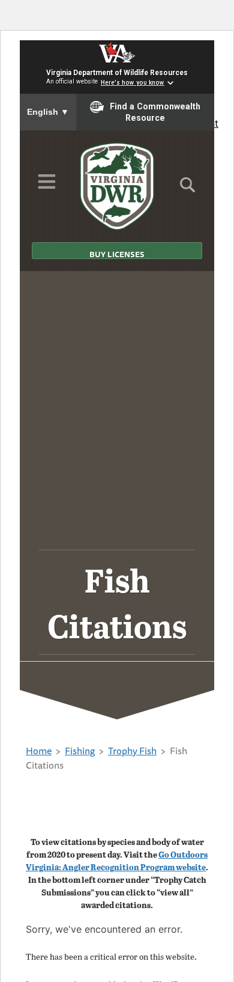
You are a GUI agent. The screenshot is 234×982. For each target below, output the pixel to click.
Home (39, 750)
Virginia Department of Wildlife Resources (117, 73)
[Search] (187, 189)
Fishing (80, 750)
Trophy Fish (132, 750)
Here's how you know (132, 82)
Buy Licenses (117, 253)
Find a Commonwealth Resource (155, 112)
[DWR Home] (117, 186)
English (48, 112)
